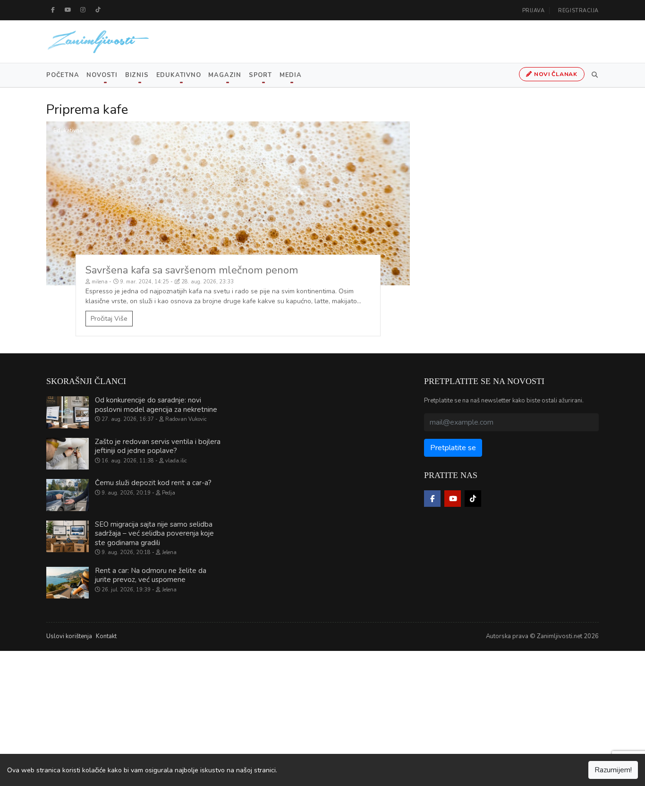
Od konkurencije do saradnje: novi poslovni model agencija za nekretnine (156, 404)
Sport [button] (260, 75)
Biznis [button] (137, 75)
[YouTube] (68, 10)
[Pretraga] (593, 75)
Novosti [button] (101, 75)
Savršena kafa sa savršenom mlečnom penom (191, 270)
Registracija (578, 10)
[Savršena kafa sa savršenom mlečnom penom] (228, 203)
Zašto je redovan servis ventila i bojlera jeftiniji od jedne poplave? (158, 446)
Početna (62, 75)
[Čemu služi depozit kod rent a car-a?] (67, 495)
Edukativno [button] (178, 75)
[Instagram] (83, 10)
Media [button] (291, 75)
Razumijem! (613, 770)
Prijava (533, 10)
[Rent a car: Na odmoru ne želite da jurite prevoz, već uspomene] (67, 583)
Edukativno (68, 130)
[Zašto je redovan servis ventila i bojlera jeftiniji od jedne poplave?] (67, 454)
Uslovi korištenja (69, 636)
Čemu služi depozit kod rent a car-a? (153, 482)
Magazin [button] (224, 75)
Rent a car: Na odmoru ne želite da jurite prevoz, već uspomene (150, 575)
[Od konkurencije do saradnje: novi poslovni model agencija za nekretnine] (67, 412)
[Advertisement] (283, 717)
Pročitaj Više (109, 318)
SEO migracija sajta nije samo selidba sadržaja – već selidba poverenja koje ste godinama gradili (154, 533)
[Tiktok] (98, 10)
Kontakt (106, 636)
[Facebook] (52, 10)
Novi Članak (554, 74)
